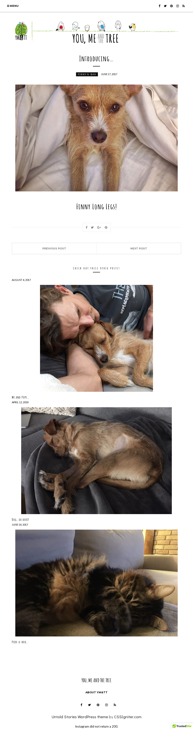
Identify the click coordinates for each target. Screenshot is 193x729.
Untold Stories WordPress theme (80, 716)
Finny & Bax (87, 74)
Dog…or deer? (20, 519)
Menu (14, 6)
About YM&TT (96, 692)
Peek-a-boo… (20, 642)
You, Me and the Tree (96, 680)
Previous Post (54, 248)
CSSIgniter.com (127, 716)
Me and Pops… (20, 397)
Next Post (138, 248)
